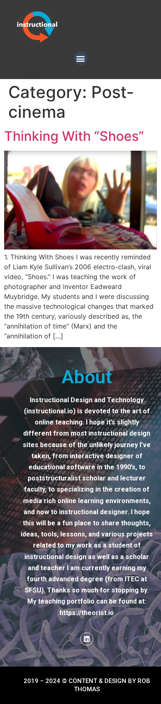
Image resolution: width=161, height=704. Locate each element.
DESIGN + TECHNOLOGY (75, 25)
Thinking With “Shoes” (74, 136)
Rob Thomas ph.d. (22, 72)
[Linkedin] (86, 639)
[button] (81, 58)
